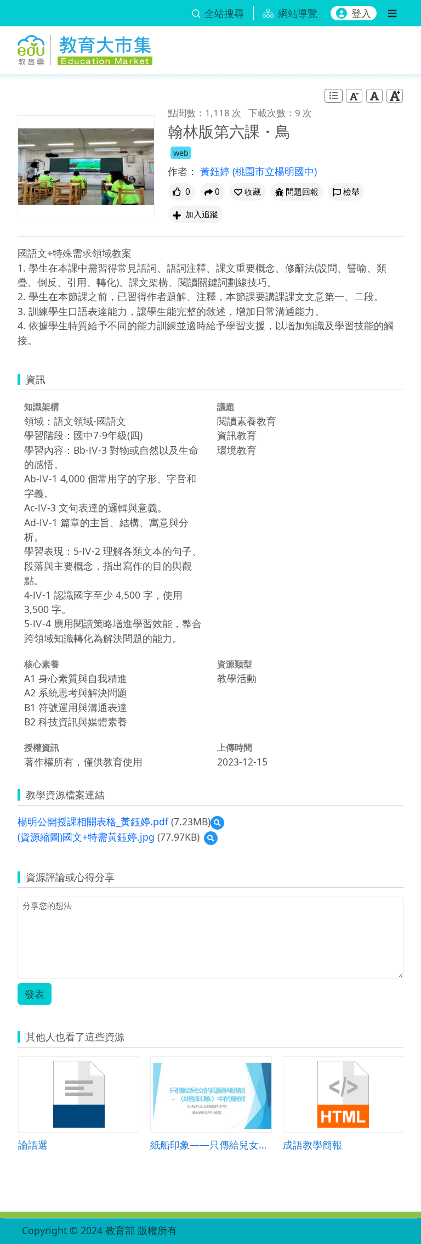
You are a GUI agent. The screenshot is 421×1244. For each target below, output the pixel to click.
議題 (226, 407)
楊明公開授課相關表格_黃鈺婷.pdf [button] (93, 821)
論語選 (33, 1144)
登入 (361, 13)
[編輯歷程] (334, 96)
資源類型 (234, 664)
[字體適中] (374, 95)
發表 (34, 993)
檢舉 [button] (351, 192)
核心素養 (41, 664)
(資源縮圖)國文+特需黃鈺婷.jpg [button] (86, 836)
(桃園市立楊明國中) (274, 171)
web (181, 153)
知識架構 (41, 407)
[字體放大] (394, 95)
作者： (182, 171)
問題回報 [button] (302, 192)
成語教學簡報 (312, 1144)
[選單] (392, 13)
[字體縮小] (354, 95)
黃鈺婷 (216, 171)
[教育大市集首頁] (85, 48)
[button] (247, 192)
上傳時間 (234, 747)
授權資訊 (41, 747)
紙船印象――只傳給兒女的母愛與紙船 (210, 1144)
